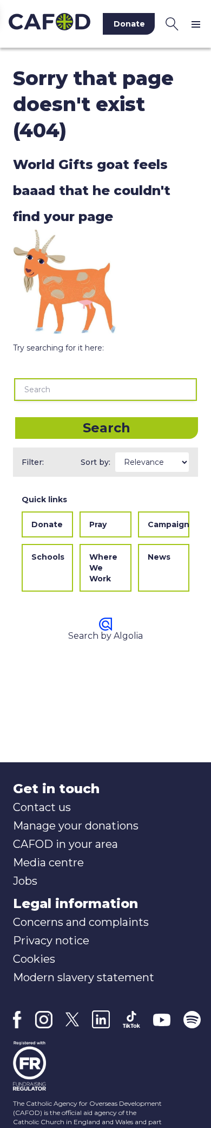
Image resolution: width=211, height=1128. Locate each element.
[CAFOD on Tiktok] (131, 1019)
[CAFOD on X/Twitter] (72, 1019)
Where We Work (103, 568)
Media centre (48, 862)
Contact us (42, 807)
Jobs (25, 880)
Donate (47, 524)
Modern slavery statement (83, 977)
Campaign (168, 524)
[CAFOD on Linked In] (101, 1019)
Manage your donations (76, 825)
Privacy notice (51, 940)
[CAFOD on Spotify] (192, 1019)
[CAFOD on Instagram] (43, 1019)
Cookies (34, 958)
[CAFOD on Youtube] (161, 1019)
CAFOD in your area (65, 844)
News (159, 557)
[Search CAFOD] (172, 24)
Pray (98, 524)
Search (106, 428)
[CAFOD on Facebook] (17, 1019)
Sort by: (95, 462)
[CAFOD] (49, 24)
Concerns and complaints (81, 922)
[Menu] (198, 24)
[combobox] (105, 389)
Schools (47, 557)
